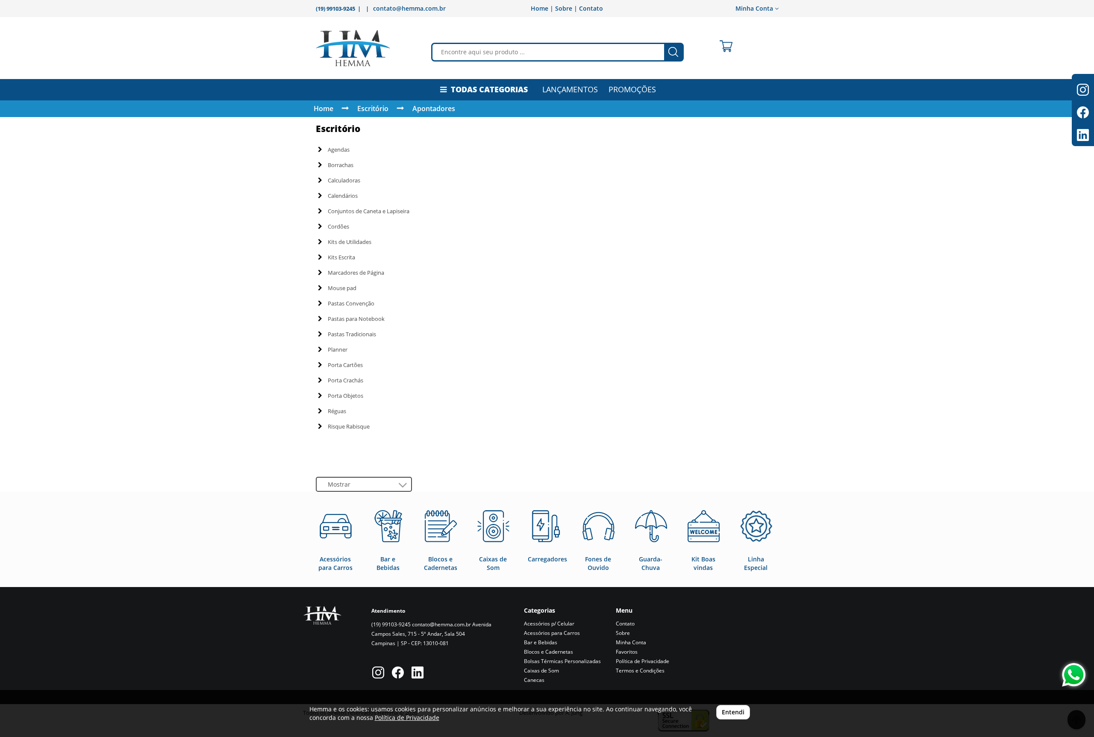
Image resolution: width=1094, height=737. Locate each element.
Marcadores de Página (356, 272)
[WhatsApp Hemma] (1073, 675)
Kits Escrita (341, 257)
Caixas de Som (541, 670)
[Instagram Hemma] (378, 673)
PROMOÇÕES (632, 89)
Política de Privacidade (642, 661)
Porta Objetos (345, 395)
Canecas (534, 680)
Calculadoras (344, 180)
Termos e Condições (640, 670)
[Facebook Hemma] (398, 673)
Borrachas (340, 165)
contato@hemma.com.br (409, 8)
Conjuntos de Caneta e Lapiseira (368, 211)
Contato (591, 8)
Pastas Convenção (351, 303)
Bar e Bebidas (540, 642)
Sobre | (566, 8)
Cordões (338, 226)
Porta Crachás (345, 380)
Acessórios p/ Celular (549, 623)
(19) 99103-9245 (391, 624)
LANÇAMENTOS (570, 89)
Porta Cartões (345, 365)
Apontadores (433, 108)
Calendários (343, 196)
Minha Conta (631, 642)
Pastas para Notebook (356, 319)
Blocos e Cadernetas (548, 651)
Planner (337, 349)
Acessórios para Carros (552, 633)
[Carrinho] (726, 46)
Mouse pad (342, 288)
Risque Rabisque (349, 426)
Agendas (339, 149)
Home (323, 108)
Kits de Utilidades (349, 242)
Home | (542, 8)
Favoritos (627, 651)
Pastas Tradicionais (352, 334)
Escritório (372, 108)
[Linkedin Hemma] (417, 673)
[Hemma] (353, 48)
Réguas (337, 411)
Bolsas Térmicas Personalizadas (562, 661)
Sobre (623, 633)
